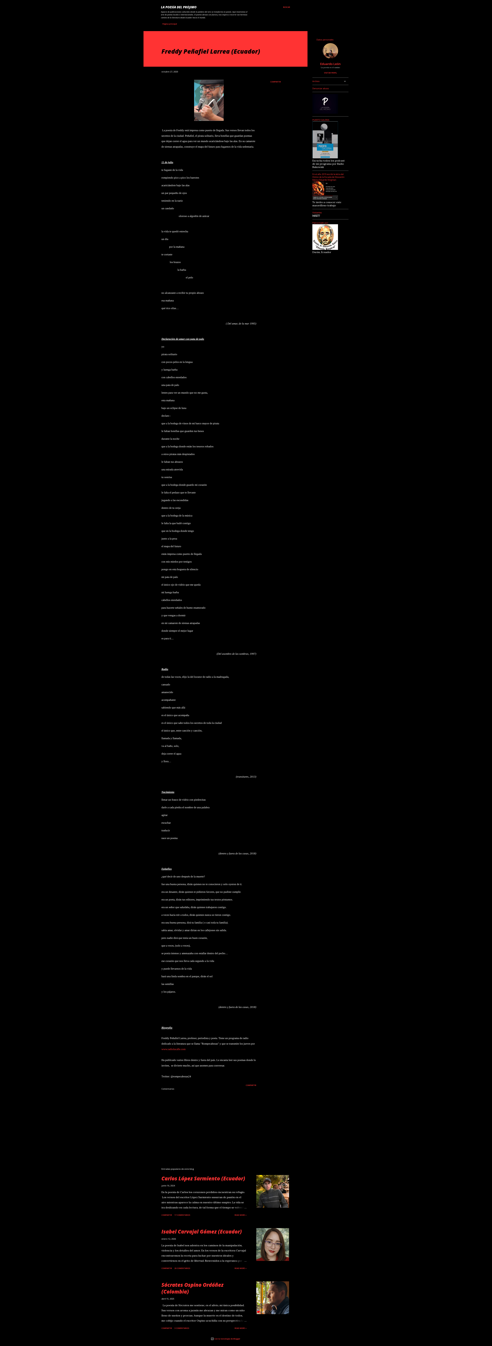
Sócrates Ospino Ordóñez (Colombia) (192, 1288)
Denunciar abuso (320, 88)
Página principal (169, 24)
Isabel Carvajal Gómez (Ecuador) (201, 1231)
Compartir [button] (275, 82)
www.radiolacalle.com (173, 1049)
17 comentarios (182, 1215)
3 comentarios (181, 1328)
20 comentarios (182, 1268)
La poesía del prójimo (179, 7)
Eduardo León (330, 64)
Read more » (241, 1215)
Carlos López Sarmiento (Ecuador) (203, 1178)
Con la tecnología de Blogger (227, 1339)
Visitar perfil (330, 73)
